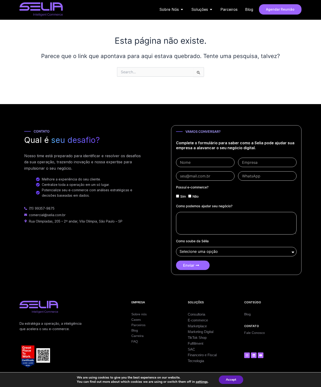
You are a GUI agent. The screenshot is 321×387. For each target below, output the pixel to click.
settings (202, 382)
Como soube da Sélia (192, 241)
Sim (183, 196)
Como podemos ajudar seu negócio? (204, 206)
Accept (231, 379)
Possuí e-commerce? (192, 187)
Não (195, 196)
